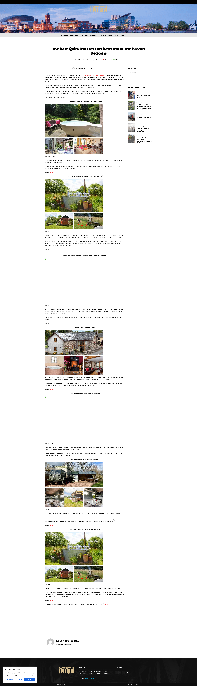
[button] (138, 2)
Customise (10, 679)
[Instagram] (115, 2)
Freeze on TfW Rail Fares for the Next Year (143, 118)
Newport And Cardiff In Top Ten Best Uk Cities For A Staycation (70, 629)
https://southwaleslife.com (64, 644)
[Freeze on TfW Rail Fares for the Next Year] (131, 116)
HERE (51, 172)
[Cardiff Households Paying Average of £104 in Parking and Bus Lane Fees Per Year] (131, 105)
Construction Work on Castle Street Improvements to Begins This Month (144, 140)
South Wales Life (80, 68)
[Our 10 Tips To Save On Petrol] (131, 95)
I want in (140, 76)
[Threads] (127, 672)
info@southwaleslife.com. (91, 678)
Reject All (20, 679)
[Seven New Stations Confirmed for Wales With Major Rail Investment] (131, 127)
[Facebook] (113, 2)
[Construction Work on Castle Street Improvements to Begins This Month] (131, 138)
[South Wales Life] (73, 68)
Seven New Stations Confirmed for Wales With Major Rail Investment (142, 129)
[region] (20, 675)
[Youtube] (118, 2)
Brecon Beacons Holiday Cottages (94, 75)
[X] (116, 2)
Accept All (30, 679)
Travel (98, 43)
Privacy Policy (146, 80)
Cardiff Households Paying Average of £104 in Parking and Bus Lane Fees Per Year (143, 107)
